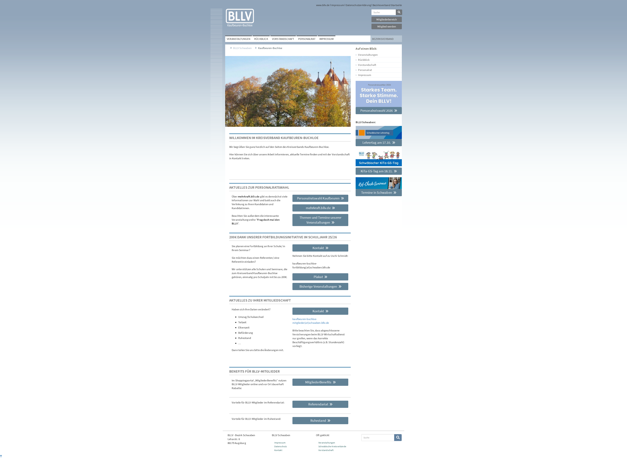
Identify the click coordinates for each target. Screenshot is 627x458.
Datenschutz (280, 446)
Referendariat (318, 404)
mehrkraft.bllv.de (318, 208)
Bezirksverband (383, 39)
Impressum (337, 5)
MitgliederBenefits (318, 382)
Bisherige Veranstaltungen (318, 286)
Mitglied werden (386, 26)
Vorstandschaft (283, 39)
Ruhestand (318, 420)
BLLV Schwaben (242, 48)
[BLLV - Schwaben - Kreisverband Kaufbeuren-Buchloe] (240, 17)
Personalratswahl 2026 (376, 110)
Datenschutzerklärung (358, 5)
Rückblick (261, 39)
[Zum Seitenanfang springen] (1, 456)
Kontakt (319, 248)
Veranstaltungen (238, 39)
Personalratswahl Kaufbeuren (318, 198)
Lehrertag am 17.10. (377, 142)
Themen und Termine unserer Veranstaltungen (320, 220)
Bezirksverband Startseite (387, 5)
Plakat (319, 277)
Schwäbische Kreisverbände (332, 446)
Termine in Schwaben (377, 192)
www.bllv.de (323, 5)
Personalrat (306, 39)
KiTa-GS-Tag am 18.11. (377, 171)
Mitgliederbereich (386, 19)
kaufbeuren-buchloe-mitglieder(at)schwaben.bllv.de (310, 321)
